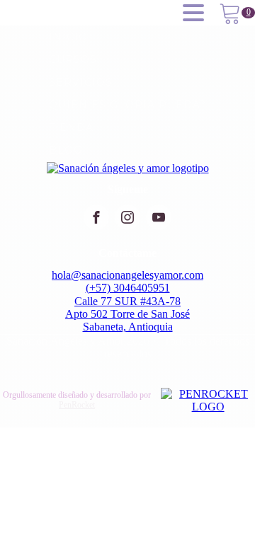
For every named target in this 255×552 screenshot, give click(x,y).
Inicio (68, 36)
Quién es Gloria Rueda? (127, 104)
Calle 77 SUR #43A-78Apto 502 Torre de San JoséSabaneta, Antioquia (127, 314)
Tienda (71, 127)
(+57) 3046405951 (128, 288)
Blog (65, 150)
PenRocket (77, 405)
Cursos (73, 59)
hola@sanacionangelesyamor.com (127, 275)
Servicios (81, 82)
